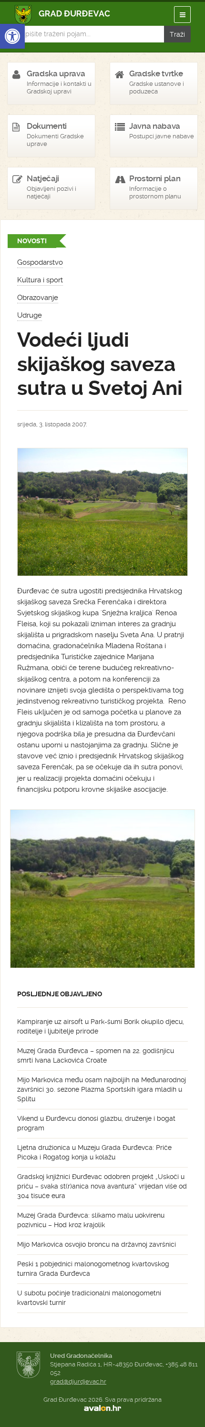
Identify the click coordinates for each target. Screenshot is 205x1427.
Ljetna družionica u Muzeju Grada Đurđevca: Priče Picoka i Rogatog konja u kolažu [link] (94, 1152)
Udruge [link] (29, 315)
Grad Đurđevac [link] (62, 14)
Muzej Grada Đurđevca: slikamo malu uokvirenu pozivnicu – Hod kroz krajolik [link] (90, 1220)
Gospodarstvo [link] (40, 262)
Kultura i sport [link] (40, 280)
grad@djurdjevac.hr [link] (78, 1381)
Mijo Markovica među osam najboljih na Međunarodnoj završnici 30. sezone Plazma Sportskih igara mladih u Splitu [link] (101, 1089)
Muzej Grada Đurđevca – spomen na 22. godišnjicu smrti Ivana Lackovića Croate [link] (95, 1055)
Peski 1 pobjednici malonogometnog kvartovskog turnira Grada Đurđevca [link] (93, 1268)
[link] (12, 36)
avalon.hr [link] (102, 1408)
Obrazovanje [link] (37, 297)
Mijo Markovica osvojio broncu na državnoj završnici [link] (96, 1244)
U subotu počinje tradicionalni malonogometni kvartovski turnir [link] (89, 1297)
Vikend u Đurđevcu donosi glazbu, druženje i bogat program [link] (96, 1123)
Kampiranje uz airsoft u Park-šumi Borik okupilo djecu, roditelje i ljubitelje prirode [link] (100, 1026)
